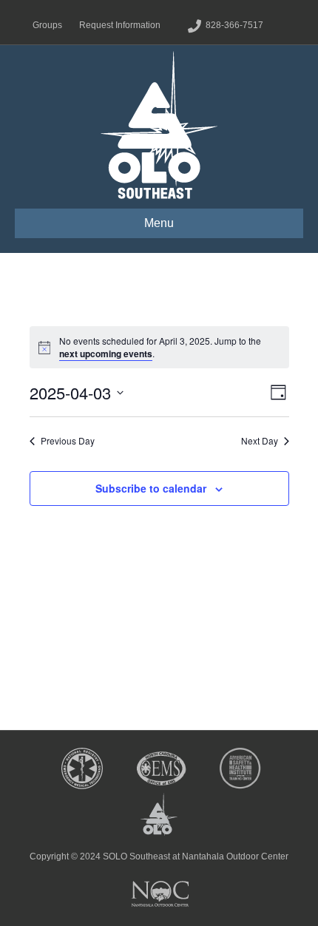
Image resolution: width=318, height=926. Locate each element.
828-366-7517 (234, 25)
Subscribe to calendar (150, 488)
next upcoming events (105, 353)
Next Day (259, 441)
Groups (47, 25)
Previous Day (68, 441)
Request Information (119, 25)
